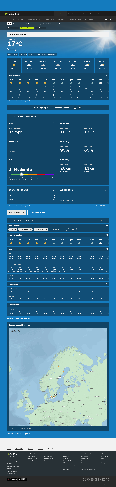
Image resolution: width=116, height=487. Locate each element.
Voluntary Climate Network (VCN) (12, 472)
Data (64, 463)
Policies (103, 454)
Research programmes (74, 13)
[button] (58, 366)
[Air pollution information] (105, 190)
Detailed (27, 28)
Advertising (66, 469)
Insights (65, 467)
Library (46, 467)
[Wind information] (107, 249)
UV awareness (13, 182)
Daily (13, 28)
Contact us (84, 467)
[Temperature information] (107, 284)
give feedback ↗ (45, 24)
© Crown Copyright (104, 484)
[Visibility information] (105, 159)
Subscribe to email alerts (88, 469)
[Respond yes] (75, 107)
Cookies (103, 458)
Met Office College (12, 457)
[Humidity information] (105, 141)
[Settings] (106, 19)
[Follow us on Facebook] (92, 479)
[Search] (105, 34)
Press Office (84, 460)
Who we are (84, 456)
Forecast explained (101, 205)
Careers (100, 13)
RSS (102, 465)
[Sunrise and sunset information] (54, 190)
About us (92, 13)
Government (66, 456)
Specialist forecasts (74, 19)
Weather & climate (60, 13)
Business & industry (68, 460)
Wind (10, 229)
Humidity (54, 229)
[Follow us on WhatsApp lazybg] (107, 479)
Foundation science (49, 465)
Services (85, 13)
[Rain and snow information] (107, 305)
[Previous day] (10, 116)
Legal (102, 460)
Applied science (48, 463)
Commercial (84, 458)
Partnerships (84, 465)
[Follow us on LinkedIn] (103, 479)
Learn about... (89, 19)
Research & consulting (69, 465)
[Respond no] (80, 107)
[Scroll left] (102, 75)
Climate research (49, 460)
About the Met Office (87, 454)
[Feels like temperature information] (105, 123)
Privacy (103, 463)
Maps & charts (49, 19)
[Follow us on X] (84, 479)
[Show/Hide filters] (107, 225)
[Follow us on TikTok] (95, 479)
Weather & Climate (32, 454)
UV (63, 229)
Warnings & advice (34, 19)
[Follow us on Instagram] (99, 479)
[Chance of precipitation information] (54, 141)
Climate (61, 19)
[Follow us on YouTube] (88, 479)
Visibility (72, 229)
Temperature (23, 229)
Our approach (48, 456)
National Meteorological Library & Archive (13, 461)
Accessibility (104, 456)
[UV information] (54, 159)
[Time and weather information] (107, 235)
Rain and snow (39, 229)
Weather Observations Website (13, 467)
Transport (65, 458)
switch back (56, 24)
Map (40, 28)
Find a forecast (18, 19)
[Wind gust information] (54, 123)
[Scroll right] (106, 75)
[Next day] (14, 116)
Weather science (48, 458)
